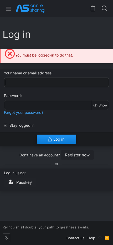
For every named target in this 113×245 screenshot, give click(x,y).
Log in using (14, 173)
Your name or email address (28, 73)
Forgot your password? (23, 112)
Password (12, 95)
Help (91, 238)
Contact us (75, 238)
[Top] (100, 238)
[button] (8, 8)
